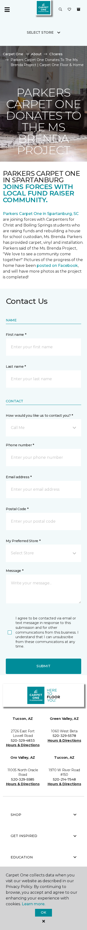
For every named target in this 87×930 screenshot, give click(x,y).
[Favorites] (69, 9)
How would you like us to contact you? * (39, 415)
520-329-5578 (64, 736)
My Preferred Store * (23, 541)
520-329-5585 (22, 779)
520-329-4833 (23, 740)
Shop (16, 815)
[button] (60, 9)
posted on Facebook (57, 265)
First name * (16, 334)
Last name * (16, 366)
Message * (14, 570)
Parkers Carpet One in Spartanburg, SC (41, 213)
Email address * (19, 477)
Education (22, 857)
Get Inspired (24, 836)
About (36, 54)
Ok (43, 912)
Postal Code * (17, 509)
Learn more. (33, 904)
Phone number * (20, 445)
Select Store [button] (40, 32)
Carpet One (13, 54)
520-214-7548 (64, 779)
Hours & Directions (23, 745)
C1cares (56, 54)
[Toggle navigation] (7, 9)
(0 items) (78, 9)
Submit (43, 666)
